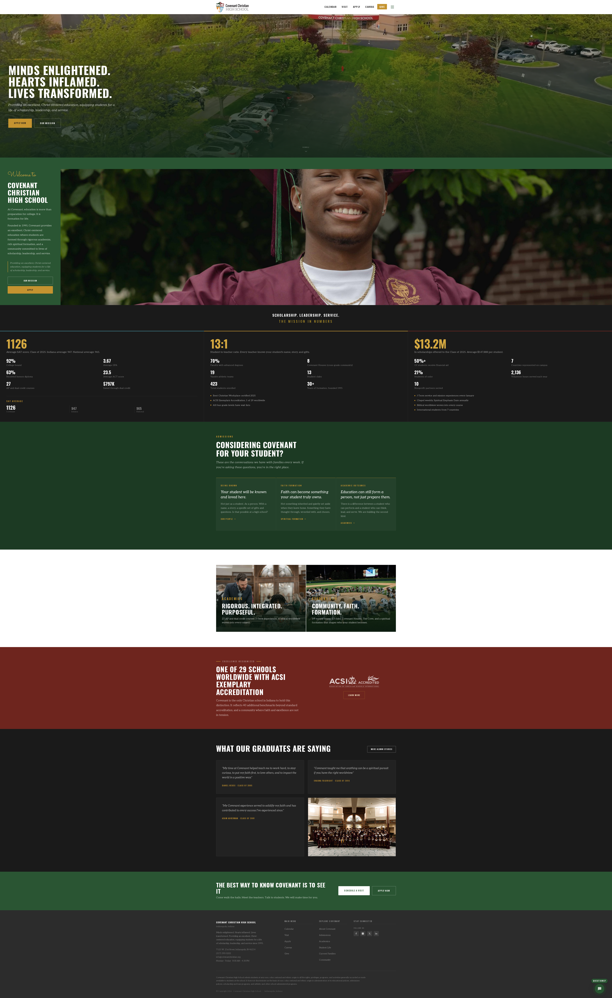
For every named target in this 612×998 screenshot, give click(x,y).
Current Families (327, 953)
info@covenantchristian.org (228, 957)
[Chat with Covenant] (599, 989)
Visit (345, 6)
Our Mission (47, 123)
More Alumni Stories (381, 749)
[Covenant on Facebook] (356, 933)
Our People (227, 519)
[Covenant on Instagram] (362, 933)
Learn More (354, 695)
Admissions (325, 935)
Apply (356, 6)
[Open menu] (392, 7)
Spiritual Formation (292, 519)
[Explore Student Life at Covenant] (351, 598)
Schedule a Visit (354, 890)
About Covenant (327, 929)
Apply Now (20, 123)
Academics (346, 523)
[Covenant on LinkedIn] (376, 933)
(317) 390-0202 (223, 953)
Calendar (330, 6)
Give (382, 6)
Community (325, 960)
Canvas (369, 6)
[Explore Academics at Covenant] (261, 598)
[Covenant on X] (369, 933)
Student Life (325, 947)
